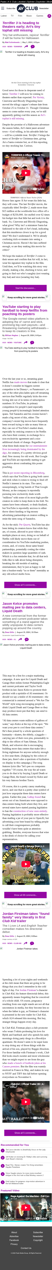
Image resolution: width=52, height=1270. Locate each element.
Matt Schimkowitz (12, 42)
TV (12, 16)
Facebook (14, 1240)
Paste (3, 1)
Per (38, 97)
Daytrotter (40, 1)
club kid (17, 943)
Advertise (14, 1236)
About (14, 1232)
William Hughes (11, 335)
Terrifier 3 (14, 93)
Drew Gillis (9, 632)
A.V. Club (12, 1)
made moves (20, 382)
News (9, 47)
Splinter (31, 1)
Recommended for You (15, 1145)
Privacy (14, 1244)
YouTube (18, 343)
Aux (4, 47)
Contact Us (26, 1248)
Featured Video (10, 1190)
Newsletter (44, 8)
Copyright (38, 1240)
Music (29, 16)
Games (39, 16)
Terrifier (18, 47)
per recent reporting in (27, 472)
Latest (4, 16)
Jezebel (22, 1)
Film (20, 16)
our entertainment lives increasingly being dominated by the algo (24, 449)
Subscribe (11, 8)
